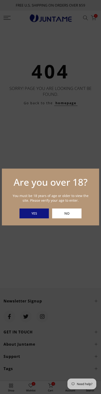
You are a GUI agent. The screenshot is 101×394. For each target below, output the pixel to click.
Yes (34, 213)
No (67, 213)
